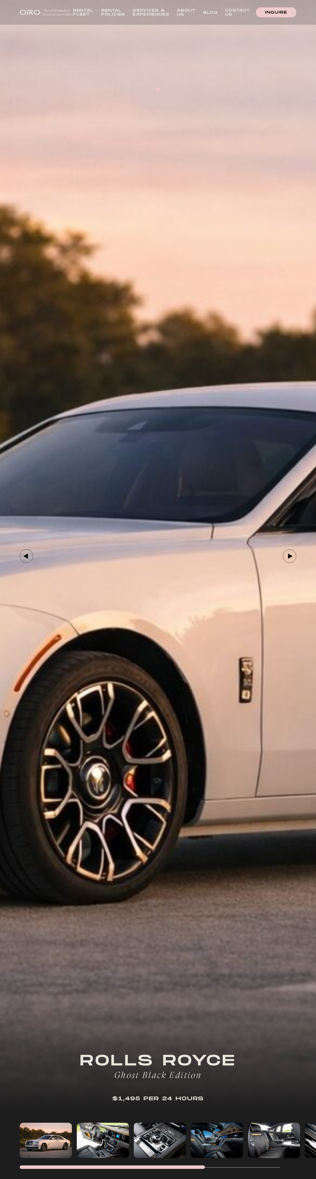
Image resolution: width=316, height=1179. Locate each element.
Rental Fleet (83, 12)
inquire (276, 12)
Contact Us (237, 12)
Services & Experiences (151, 12)
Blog (210, 12)
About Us (186, 12)
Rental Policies (113, 12)
